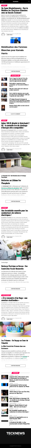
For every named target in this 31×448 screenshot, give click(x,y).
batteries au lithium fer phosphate (10, 188)
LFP (21, 188)
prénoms (24, 356)
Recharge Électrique (8, 266)
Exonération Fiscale (8, 268)
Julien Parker (9, 34)
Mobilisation (7, 47)
